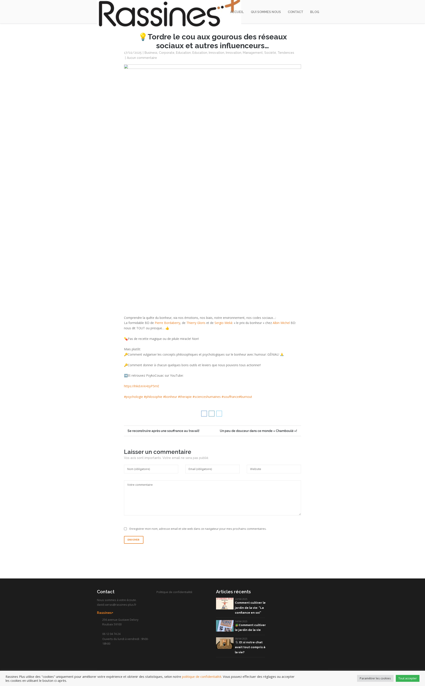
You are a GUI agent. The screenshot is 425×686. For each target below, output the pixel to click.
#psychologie (133, 397)
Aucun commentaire (142, 58)
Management (253, 52)
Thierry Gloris (195, 323)
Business (151, 52)
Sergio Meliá (223, 323)
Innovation (216, 52)
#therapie (185, 397)
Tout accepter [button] (407, 678)
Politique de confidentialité (174, 592)
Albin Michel (281, 323)
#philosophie (153, 397)
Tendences (286, 52)
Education (183, 52)
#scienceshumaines (207, 397)
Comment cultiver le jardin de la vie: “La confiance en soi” (250, 607)
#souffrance (230, 397)
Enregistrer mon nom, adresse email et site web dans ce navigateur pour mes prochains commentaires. (198, 529)
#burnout (245, 397)
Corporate (166, 52)
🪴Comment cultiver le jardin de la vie (250, 627)
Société (270, 52)
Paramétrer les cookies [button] (375, 678)
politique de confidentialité (201, 676)
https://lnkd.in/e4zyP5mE (141, 386)
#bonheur (170, 397)
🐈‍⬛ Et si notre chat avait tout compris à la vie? (250, 647)
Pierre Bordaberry (167, 323)
